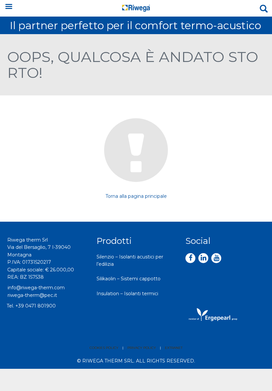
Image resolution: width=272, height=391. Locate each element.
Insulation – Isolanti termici (127, 294)
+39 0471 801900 (35, 306)
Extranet (173, 348)
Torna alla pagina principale (136, 196)
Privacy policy (141, 348)
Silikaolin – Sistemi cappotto (129, 279)
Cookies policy (104, 348)
